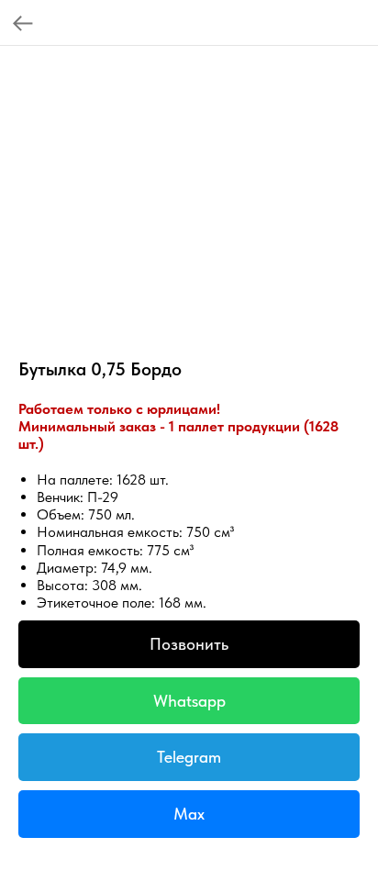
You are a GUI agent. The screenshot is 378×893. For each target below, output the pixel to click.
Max (189, 813)
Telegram (189, 756)
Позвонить (189, 643)
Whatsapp (189, 700)
